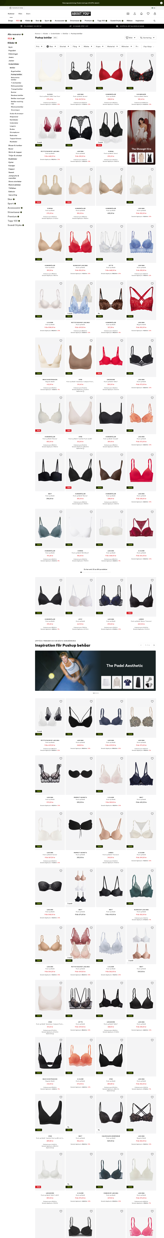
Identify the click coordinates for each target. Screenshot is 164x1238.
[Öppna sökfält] (154, 21)
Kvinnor (11, 14)
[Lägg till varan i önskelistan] (60, 55)
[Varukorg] (154, 13)
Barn (28, 14)
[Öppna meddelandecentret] (141, 14)
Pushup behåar (76, 33)
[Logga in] (134, 13)
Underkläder (55, 33)
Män (20, 14)
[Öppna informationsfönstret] (161, 3)
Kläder (45, 33)
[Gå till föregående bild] (141, 645)
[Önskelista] (148, 13)
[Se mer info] (50, 106)
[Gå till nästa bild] (154, 645)
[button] (131, 38)
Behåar (65, 33)
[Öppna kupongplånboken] (128, 13)
